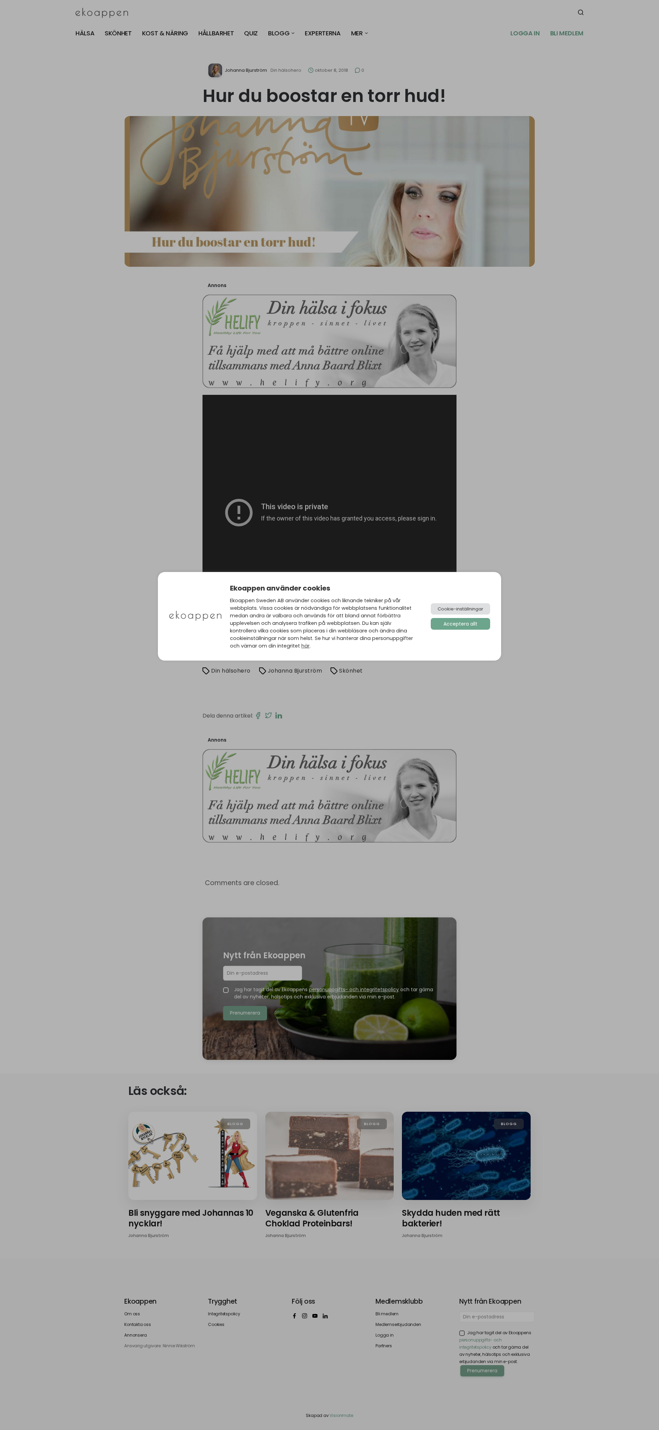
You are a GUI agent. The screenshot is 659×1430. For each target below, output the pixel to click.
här (305, 645)
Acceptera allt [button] (460, 623)
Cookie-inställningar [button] (460, 609)
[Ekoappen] (195, 616)
